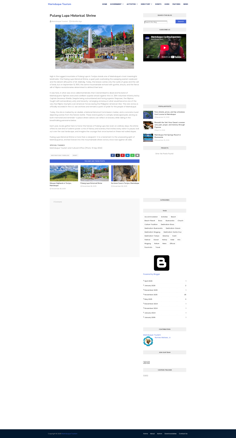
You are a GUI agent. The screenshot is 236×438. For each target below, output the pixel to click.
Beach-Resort (150, 221)
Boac (160, 221)
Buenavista (170, 221)
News (164, 243)
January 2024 (165, 313)
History (164, 240)
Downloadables (171, 434)
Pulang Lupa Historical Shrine (91, 183)
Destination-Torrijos (60, 155)
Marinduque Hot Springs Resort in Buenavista (168, 136)
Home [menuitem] (104, 4)
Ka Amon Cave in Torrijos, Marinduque (125, 183)
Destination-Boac (167, 224)
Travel (157, 247)
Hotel (172, 240)
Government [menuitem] (116, 4)
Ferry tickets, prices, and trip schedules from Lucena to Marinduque (170, 113)
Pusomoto (148, 247)
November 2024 (165, 308)
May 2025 (165, 299)
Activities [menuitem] (131, 4)
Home (145, 434)
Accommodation (151, 217)
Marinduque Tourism (59, 4)
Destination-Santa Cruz (172, 232)
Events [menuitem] (158, 4)
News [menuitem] (185, 4)
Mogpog (148, 243)
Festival (147, 240)
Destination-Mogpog (152, 232)
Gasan (156, 240)
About (152, 434)
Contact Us (183, 434)
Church (180, 221)
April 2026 (165, 281)
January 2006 (165, 317)
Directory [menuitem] (145, 4)
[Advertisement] (164, 83)
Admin (159, 434)
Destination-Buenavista (153, 228)
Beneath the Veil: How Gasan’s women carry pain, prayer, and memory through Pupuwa (170, 124)
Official (172, 243)
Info (178, 240)
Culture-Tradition (151, 224)
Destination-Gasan (173, 228)
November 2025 (165, 294)
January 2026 (165, 285)
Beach (173, 217)
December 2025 (165, 290)
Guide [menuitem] (166, 4)
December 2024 (165, 304)
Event (75, 155)
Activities (164, 217)
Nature (156, 243)
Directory (166, 236)
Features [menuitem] (176, 4)
